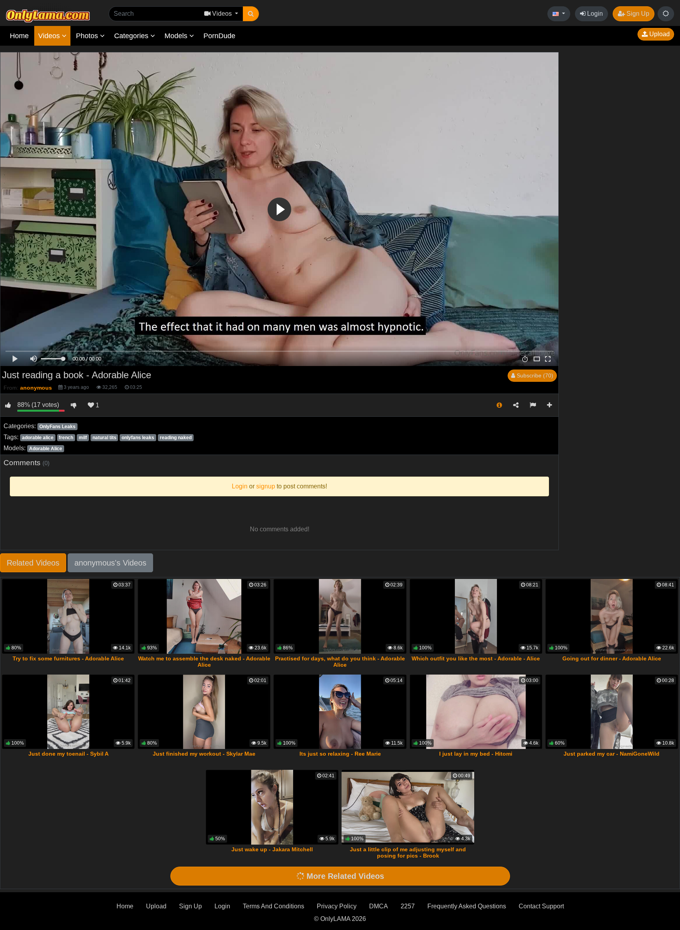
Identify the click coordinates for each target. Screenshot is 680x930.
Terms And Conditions (273, 906)
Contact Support (541, 906)
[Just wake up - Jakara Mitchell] (272, 807)
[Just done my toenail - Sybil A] (68, 712)
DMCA (378, 906)
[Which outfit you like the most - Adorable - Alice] (476, 616)
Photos (88, 36)
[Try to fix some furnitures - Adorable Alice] (68, 616)
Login (594, 13)
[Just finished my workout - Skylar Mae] (204, 712)
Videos (50, 36)
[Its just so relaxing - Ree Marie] (339, 712)
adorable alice (38, 437)
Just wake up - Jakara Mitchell (272, 849)
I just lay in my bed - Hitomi (475, 754)
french (66, 437)
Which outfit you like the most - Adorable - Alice (476, 658)
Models (176, 36)
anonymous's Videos (110, 562)
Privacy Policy (337, 906)
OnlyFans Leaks (57, 426)
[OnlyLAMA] (48, 14)
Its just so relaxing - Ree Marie (340, 754)
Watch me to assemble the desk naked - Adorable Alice (204, 661)
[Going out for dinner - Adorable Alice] (611, 616)
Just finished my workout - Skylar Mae (204, 754)
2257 (408, 906)
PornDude (219, 36)
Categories (132, 36)
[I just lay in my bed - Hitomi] (476, 712)
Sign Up (637, 13)
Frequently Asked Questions (466, 906)
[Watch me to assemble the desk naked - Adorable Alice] (204, 616)
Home (19, 36)
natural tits (104, 437)
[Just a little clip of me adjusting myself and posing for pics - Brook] (408, 807)
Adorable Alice (45, 448)
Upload (659, 34)
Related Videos (33, 562)
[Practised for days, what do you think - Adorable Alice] (339, 616)
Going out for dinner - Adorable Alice (611, 658)
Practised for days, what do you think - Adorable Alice (340, 661)
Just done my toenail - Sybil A (68, 754)
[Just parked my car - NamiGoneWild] (611, 712)
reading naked (176, 437)
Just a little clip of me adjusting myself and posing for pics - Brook (408, 852)
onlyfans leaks (138, 437)
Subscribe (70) (534, 375)
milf (83, 437)
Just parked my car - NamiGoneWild (612, 754)
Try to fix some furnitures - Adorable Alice (68, 658)
